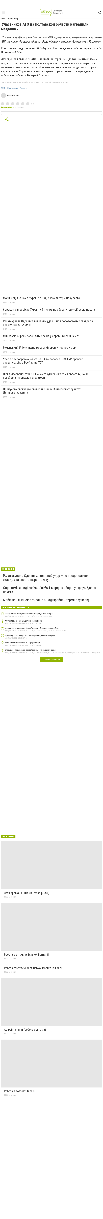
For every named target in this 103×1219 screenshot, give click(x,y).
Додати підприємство (51, 659)
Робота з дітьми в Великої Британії (26, 954)
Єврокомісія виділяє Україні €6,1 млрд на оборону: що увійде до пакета (49, 309)
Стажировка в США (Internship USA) (26, 893)
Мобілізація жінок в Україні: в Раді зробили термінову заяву (41, 298)
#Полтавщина (12, 88)
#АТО (3, 88)
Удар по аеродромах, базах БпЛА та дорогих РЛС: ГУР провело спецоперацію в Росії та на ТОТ (43, 360)
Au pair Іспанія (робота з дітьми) (25, 1029)
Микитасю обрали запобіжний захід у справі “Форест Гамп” (41, 336)
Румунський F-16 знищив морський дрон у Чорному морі (39, 347)
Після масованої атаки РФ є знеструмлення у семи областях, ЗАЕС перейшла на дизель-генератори (45, 375)
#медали (23, 88)
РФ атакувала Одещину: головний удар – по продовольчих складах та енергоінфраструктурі (48, 322)
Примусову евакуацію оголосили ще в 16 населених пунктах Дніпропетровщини (42, 390)
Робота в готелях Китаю (19, 1091)
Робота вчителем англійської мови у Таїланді (33, 968)
